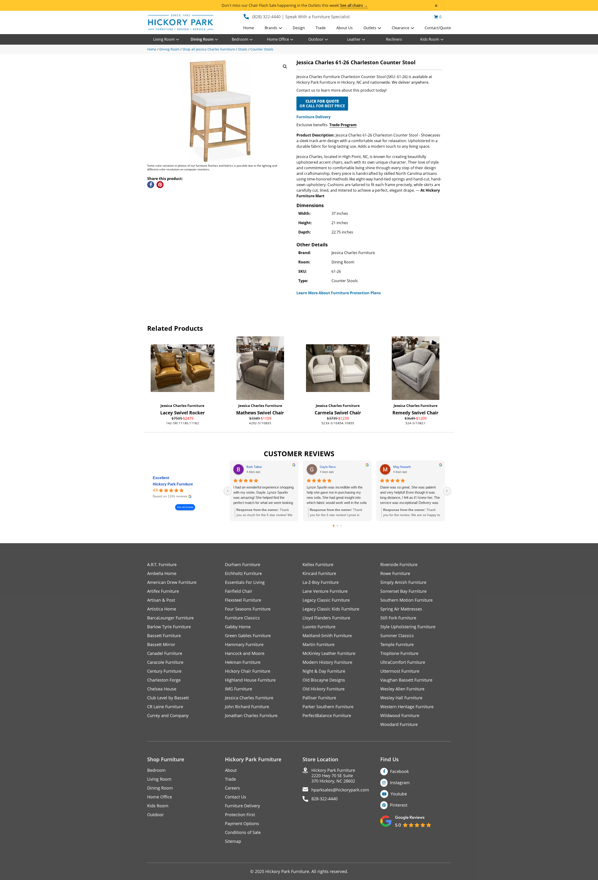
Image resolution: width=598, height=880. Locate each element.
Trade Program (343, 124)
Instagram (400, 782)
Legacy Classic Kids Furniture (331, 609)
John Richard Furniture (247, 706)
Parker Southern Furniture (328, 706)
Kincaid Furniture (319, 573)
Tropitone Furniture (399, 653)
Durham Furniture (242, 564)
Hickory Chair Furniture (247, 671)
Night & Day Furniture (324, 671)
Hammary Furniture (244, 644)
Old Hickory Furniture (324, 689)
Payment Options (242, 823)
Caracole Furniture (165, 662)
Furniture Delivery (313, 116)
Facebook (399, 771)
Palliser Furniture (319, 697)
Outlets (369, 27)
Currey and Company (168, 715)
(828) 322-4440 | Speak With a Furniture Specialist (301, 16)
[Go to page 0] (334, 526)
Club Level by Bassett (168, 697)
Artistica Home (161, 609)
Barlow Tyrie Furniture (169, 626)
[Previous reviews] (228, 491)
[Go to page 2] (341, 525)
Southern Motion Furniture (406, 600)
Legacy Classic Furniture (326, 600)
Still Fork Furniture (398, 618)
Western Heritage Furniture (407, 706)
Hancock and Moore (244, 653)
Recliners (394, 39)
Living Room (164, 39)
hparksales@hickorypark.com (340, 790)
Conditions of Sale (243, 832)
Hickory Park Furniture (173, 484)
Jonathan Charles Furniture (251, 715)
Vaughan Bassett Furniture (406, 680)
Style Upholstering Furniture (407, 626)
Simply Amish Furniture (403, 582)
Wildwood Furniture (399, 715)
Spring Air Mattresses (401, 609)
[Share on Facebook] (150, 184)
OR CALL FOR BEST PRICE (322, 103)
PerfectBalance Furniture (327, 715)
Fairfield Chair (238, 591)
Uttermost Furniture (399, 671)
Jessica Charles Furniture (182, 405)
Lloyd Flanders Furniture (326, 618)
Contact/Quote (438, 27)
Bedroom (240, 39)
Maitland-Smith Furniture (327, 635)
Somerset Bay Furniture (403, 591)
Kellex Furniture (318, 564)
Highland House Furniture (250, 680)
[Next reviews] (447, 491)
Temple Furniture (397, 644)
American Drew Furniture (171, 582)
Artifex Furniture (163, 591)
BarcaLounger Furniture (170, 618)
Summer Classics (397, 635)
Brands (271, 27)
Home (248, 27)
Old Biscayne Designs (324, 680)
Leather (354, 39)
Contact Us (235, 797)
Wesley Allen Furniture (402, 689)
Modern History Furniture (327, 662)
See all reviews (185, 507)
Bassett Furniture (164, 635)
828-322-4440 (324, 798)
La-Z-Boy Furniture (321, 582)
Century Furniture (164, 671)
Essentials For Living (245, 582)
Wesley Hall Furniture (401, 697)
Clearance (400, 27)
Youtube (399, 794)
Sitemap (233, 841)
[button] (285, 66)
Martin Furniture (319, 644)
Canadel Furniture (164, 653)
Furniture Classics (242, 618)
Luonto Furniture (319, 626)
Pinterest (398, 805)
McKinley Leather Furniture (329, 653)
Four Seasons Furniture (248, 609)
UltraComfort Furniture (402, 662)
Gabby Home (238, 626)
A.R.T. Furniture (162, 564)
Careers (232, 788)
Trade (321, 27)
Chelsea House (161, 689)
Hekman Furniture (242, 662)
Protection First (240, 814)
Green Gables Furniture (248, 635)
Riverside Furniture (398, 564)
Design (299, 27)
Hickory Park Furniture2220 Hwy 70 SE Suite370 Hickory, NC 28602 (333, 776)
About (231, 770)
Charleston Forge (164, 680)
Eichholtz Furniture (243, 573)
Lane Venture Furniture (325, 591)
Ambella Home (161, 573)
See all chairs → (354, 5)
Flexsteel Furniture (243, 600)
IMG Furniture (238, 689)
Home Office (278, 39)
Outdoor (316, 39)
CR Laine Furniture (165, 706)
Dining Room (202, 39)
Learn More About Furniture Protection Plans (338, 292)
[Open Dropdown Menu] (280, 28)
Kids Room (429, 39)
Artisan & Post (161, 600)
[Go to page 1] (337, 526)
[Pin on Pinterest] (160, 184)
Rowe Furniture (395, 573)
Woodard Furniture (399, 724)
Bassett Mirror (161, 644)
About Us (344, 27)
